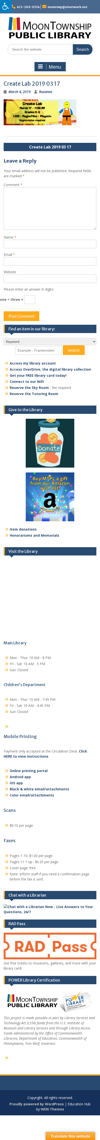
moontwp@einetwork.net (67, 7)
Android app (20, 776)
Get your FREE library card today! (38, 375)
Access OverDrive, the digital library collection (50, 369)
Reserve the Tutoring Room (34, 393)
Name (10, 237)
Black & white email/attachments (39, 789)
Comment (13, 184)
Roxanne (45, 91)
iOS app (16, 783)
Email (9, 254)
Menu (55, 67)
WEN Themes (52, 1109)
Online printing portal (29, 770)
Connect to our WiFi (27, 381)
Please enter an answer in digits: (29, 289)
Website (10, 272)
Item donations (23, 529)
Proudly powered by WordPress (36, 1104)
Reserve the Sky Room (29, 387)
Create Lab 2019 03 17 (50, 147)
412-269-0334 (28, 7)
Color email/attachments (32, 795)
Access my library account (33, 363)
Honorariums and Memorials (34, 535)
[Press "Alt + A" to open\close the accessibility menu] (6, 6)
